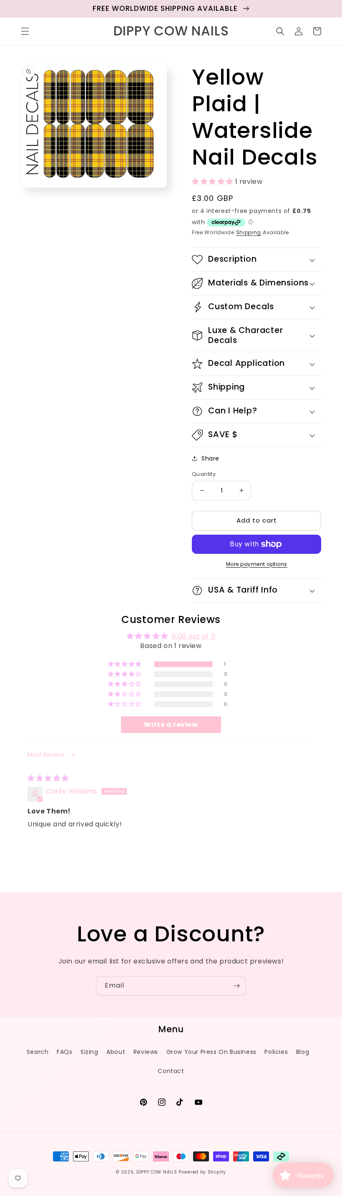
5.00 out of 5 (193, 636)
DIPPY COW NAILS (156, 1172)
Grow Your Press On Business (211, 1052)
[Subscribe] (236, 986)
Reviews (145, 1052)
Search (38, 1052)
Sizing (89, 1052)
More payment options (256, 564)
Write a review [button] (171, 724)
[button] (25, 31)
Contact (171, 1071)
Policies (276, 1052)
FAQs (64, 1052)
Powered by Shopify (202, 1172)
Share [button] (210, 458)
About (115, 1052)
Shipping (249, 232)
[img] (48, 778)
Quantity (204, 474)
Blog (302, 1052)
